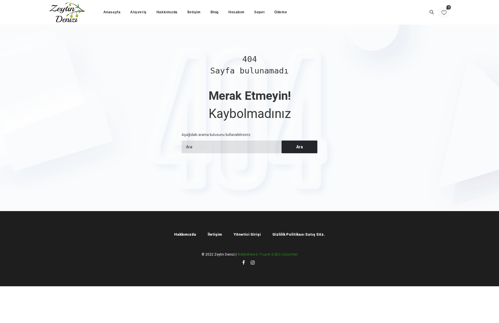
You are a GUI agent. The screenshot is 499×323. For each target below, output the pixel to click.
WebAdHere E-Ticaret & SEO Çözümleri (267, 254)
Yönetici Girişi (247, 234)
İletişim (215, 234)
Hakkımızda (185, 234)
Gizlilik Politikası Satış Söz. (298, 234)
